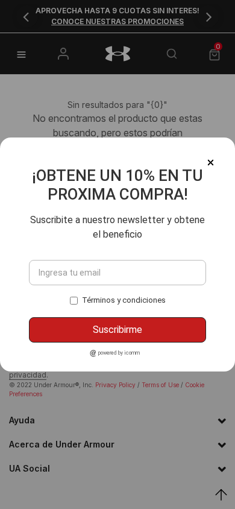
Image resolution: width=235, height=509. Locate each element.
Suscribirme (117, 329)
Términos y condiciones (124, 300)
